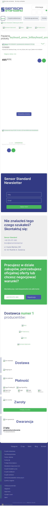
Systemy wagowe (9, 480)
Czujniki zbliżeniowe (9, 451)
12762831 (5, 47)
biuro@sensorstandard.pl (13, 243)
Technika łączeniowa (9, 454)
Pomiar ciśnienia (8, 457)
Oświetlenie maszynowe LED (12, 466)
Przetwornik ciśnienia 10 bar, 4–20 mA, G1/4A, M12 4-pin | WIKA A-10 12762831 (22, 49)
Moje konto (7, 491)
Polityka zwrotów (25, 410)
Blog (36, 446)
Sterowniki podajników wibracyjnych (14, 477)
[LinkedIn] (44, 2)
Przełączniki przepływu (10, 463)
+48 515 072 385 (10, 240)
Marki (29, 446)
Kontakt (43, 446)
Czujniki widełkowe (9, 472)
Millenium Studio (31, 502)
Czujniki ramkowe (9, 475)
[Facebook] (41, 2)
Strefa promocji (24, 125)
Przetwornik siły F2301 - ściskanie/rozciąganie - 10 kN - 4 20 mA (21, 137)
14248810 (6, 134)
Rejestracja (32, 297)
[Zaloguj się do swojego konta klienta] (39, 12)
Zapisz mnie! (24, 207)
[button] (34, 12)
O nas (23, 446)
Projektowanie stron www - (20, 502)
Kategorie (14, 446)
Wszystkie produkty (24, 114)
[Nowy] (18, 44)
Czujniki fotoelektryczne (10, 469)
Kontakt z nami (8, 494)
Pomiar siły (7, 460)
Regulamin (7, 488)
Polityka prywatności (10, 485)
